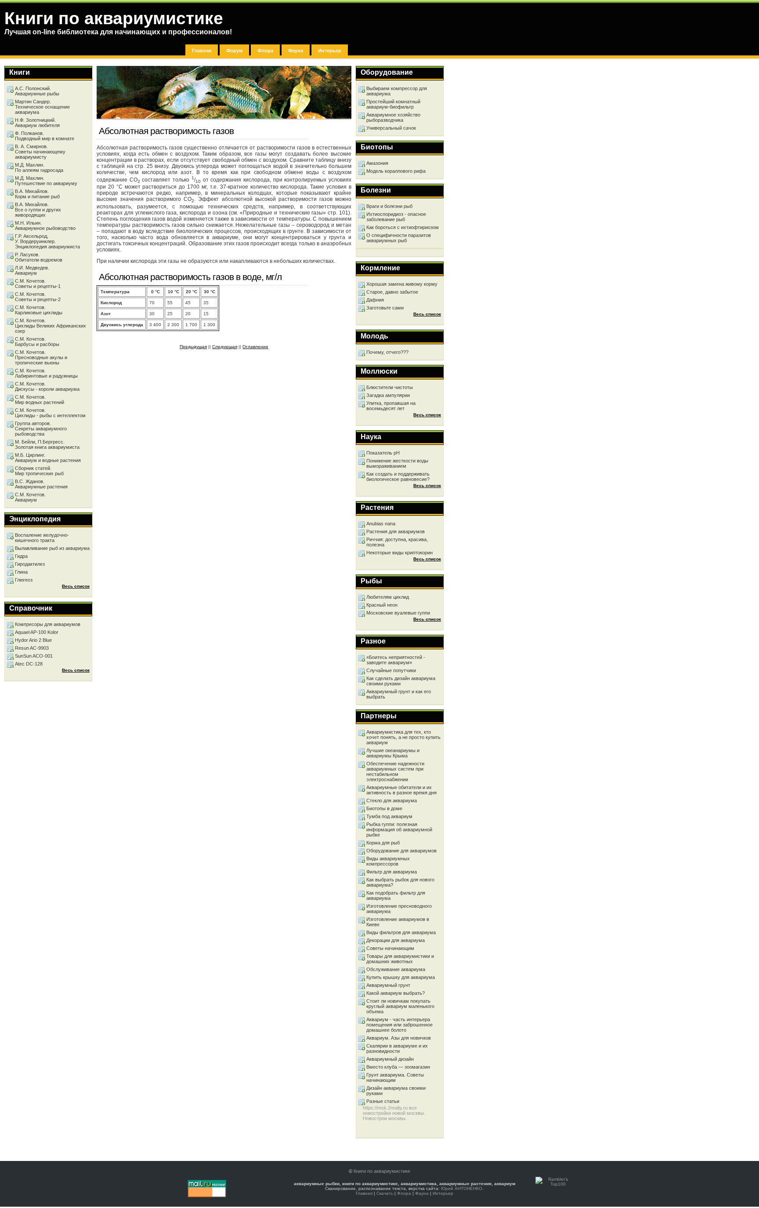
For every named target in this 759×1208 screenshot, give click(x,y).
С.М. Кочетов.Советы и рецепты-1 (38, 283)
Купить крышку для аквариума (400, 977)
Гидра (21, 556)
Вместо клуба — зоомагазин (398, 1067)
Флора (265, 50)
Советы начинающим (390, 948)
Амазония (377, 163)
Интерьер (329, 50)
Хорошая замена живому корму (401, 284)
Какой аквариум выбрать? (395, 993)
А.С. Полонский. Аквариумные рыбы (37, 91)
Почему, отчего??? (387, 352)
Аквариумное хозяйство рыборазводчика (393, 117)
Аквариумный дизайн (390, 1059)
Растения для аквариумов (395, 531)
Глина (21, 572)
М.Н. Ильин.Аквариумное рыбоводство (45, 225)
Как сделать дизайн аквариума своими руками (400, 681)
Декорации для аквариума (395, 940)
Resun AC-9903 (32, 648)
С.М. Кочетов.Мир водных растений (39, 399)
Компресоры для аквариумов (47, 624)
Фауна (295, 50)
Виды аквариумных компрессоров (388, 861)
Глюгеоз (24, 579)
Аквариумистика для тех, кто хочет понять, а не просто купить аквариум (403, 737)
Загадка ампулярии (388, 395)
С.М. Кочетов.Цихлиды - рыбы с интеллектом (50, 413)
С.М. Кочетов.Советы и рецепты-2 (38, 296)
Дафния (375, 299)
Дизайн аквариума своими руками (396, 1090)
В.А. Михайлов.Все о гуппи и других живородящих (38, 210)
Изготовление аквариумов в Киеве (397, 922)
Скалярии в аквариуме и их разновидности (397, 1048)
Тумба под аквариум (389, 816)
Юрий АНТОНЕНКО (461, 1188)
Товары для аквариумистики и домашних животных (400, 958)
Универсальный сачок (391, 128)
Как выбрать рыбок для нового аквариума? (400, 882)
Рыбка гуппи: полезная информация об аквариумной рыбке (399, 829)
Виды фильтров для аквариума (401, 932)
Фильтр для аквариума (391, 871)
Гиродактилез (30, 564)
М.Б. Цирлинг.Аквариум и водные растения (48, 457)
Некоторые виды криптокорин (399, 552)
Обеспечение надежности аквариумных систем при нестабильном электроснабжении (395, 771)
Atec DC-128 (29, 663)
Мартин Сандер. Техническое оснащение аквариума (42, 107)
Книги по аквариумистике (382, 1171)
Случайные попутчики (391, 670)
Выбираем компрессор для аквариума (396, 91)
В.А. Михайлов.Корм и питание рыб (37, 194)
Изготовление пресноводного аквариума (399, 908)
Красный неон (382, 605)
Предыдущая (193, 346)
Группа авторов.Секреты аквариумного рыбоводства (41, 429)
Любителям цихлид (387, 597)
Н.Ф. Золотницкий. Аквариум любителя (37, 122)
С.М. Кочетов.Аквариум (30, 497)
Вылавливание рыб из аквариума (52, 548)
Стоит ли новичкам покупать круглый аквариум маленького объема (400, 1006)
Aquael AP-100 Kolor (36, 632)
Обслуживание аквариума (395, 969)
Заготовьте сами (385, 307)
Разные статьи (382, 1101)
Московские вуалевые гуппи (398, 612)
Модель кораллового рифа (396, 171)
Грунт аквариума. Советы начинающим (395, 1077)
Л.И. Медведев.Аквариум (32, 270)
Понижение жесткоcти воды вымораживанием (397, 463)
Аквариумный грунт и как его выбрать (398, 694)
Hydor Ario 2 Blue (33, 640)
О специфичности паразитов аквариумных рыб (398, 238)
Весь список (427, 314)
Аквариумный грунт (388, 985)
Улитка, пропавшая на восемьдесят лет (391, 405)
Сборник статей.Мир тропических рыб (39, 471)
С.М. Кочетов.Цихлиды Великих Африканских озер (50, 326)
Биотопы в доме (384, 808)
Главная (201, 50)
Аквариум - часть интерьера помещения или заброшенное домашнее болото (399, 1025)
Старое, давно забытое (392, 292)
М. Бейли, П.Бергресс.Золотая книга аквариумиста (47, 444)
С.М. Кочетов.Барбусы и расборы (37, 341)
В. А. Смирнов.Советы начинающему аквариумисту (40, 152)
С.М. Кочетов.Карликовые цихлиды (38, 310)
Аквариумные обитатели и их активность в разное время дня (401, 790)
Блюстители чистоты (389, 387)
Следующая (224, 346)
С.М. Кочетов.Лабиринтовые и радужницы (46, 373)
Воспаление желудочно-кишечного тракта (42, 537)
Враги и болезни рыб (389, 206)
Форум (234, 50)
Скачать (384, 1193)
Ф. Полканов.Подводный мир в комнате (44, 136)
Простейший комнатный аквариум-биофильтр (393, 104)
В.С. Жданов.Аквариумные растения (41, 484)
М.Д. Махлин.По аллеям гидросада (39, 167)
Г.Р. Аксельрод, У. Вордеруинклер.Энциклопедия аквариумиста (47, 241)
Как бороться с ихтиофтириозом (402, 227)
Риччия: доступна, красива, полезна (397, 542)
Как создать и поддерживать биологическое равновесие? (398, 476)
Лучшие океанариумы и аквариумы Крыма (392, 753)
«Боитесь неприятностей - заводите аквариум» (395, 660)
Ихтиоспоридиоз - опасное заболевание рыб (396, 216)
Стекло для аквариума (391, 800)
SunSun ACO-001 (34, 656)
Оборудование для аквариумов (401, 850)
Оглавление (255, 346)
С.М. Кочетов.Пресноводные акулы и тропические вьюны (41, 357)
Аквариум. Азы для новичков (398, 1038)
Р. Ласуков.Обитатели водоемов (38, 257)
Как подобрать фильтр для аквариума (395, 895)
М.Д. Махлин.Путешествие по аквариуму (46, 180)
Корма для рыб (383, 842)
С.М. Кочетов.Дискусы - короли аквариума (47, 386)
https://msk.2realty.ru (385, 1107)
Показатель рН (383, 452)
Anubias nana (380, 523)
